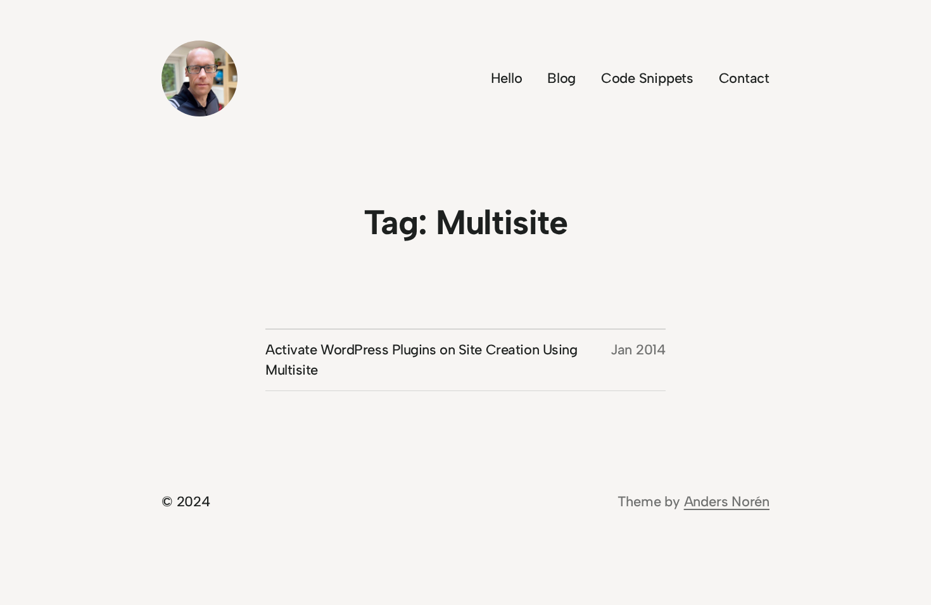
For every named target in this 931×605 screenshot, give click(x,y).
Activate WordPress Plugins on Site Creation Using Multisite (421, 359)
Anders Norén (727, 501)
